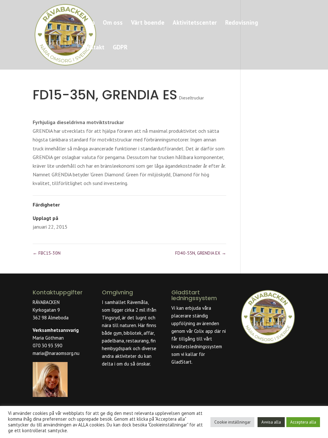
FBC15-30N (47, 253)
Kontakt (93, 48)
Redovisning (241, 23)
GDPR (120, 48)
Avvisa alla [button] (271, 422)
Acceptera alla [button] (303, 422)
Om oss (113, 23)
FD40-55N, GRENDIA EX (200, 253)
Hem (88, 23)
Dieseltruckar (191, 98)
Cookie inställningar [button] (232, 422)
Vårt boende (147, 23)
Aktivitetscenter (195, 23)
